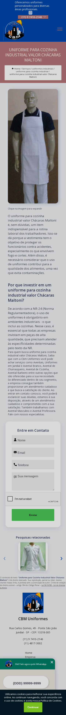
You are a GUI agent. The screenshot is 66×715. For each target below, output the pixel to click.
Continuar (33, 707)
